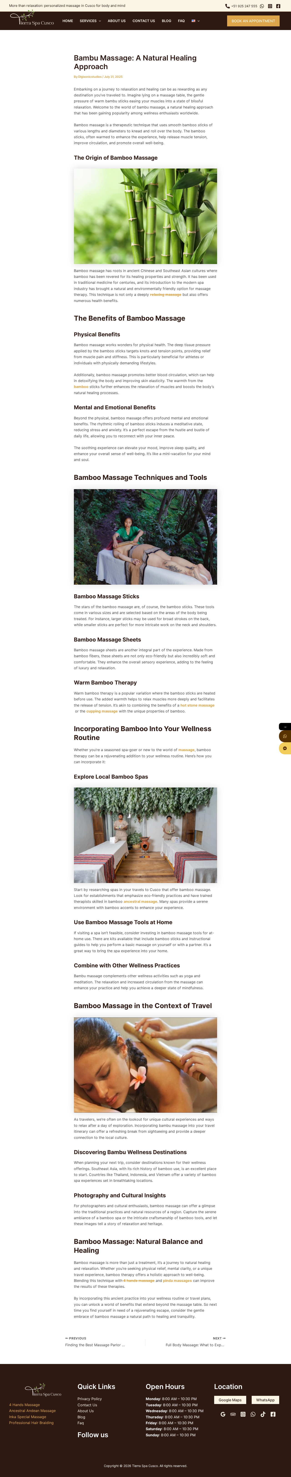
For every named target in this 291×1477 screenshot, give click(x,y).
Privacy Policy (90, 1398)
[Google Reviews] (223, 1414)
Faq (181, 21)
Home (68, 21)
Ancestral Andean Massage (32, 1410)
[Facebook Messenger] (285, 748)
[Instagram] (243, 1414)
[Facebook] (273, 1414)
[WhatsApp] (253, 1414)
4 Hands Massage (24, 1404)
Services (88, 21)
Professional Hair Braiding (31, 1422)
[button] (99, 21)
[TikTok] (263, 1414)
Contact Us (144, 21)
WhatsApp (265, 1400)
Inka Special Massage (27, 1416)
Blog (166, 21)
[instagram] (271, 6)
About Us (117, 21)
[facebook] (279, 6)
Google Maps (230, 1400)
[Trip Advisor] (233, 1414)
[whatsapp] (263, 6)
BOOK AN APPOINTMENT (253, 21)
